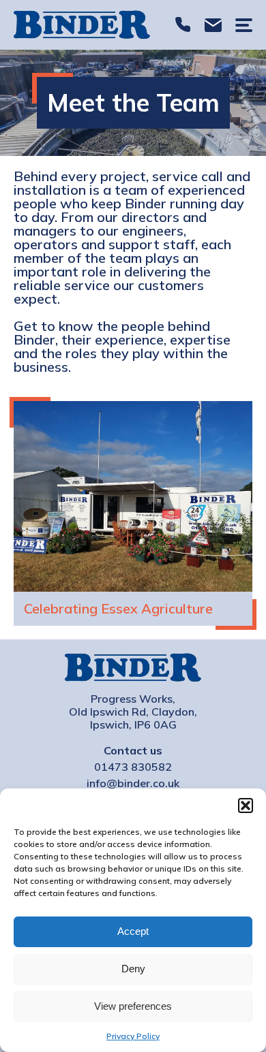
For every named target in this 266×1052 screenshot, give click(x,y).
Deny (133, 968)
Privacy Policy (133, 1036)
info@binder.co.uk (213, 24)
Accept (133, 931)
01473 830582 (183, 25)
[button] (245, 805)
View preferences (133, 1006)
